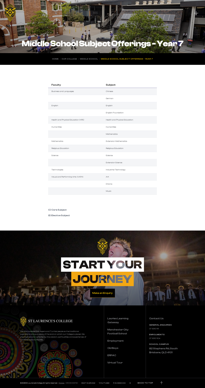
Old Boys (112, 348)
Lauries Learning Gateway (117, 320)
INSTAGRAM (88, 383)
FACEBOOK (119, 383)
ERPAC (111, 355)
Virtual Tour (115, 362)
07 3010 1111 (154, 329)
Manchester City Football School (118, 331)
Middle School (89, 59)
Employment (115, 340)
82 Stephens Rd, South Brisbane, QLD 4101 (163, 350)
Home (55, 59)
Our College (69, 59)
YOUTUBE (104, 383)
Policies (61, 383)
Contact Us (156, 318)
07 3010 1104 (154, 338)
